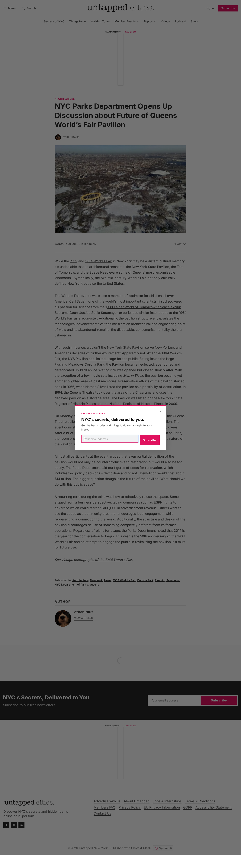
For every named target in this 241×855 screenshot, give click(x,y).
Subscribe (149, 440)
